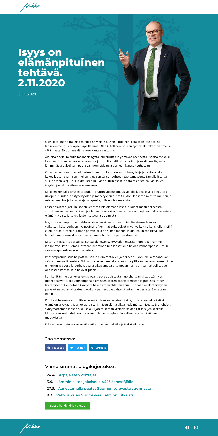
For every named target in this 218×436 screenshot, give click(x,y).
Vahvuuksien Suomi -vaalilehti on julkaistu (95, 395)
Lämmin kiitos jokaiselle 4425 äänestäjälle (94, 382)
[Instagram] (196, 428)
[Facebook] (187, 428)
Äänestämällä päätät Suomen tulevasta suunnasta (104, 388)
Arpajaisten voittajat (77, 375)
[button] (55, 347)
